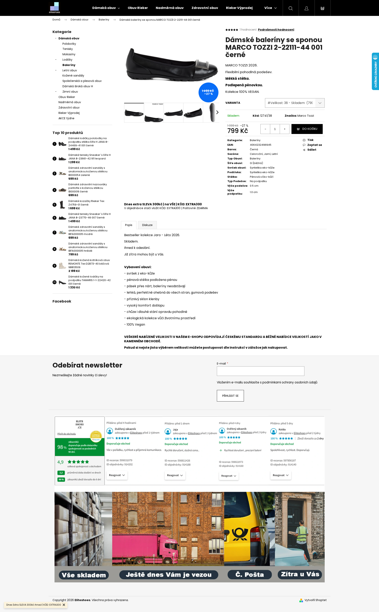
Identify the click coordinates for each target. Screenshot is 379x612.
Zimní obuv (70, 92)
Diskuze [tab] (147, 225)
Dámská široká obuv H (77, 86)
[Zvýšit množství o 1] (284, 129)
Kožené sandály (73, 76)
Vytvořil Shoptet (316, 600)
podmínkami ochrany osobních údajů (289, 382)
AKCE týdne (66, 118)
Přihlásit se (230, 396)
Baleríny (68, 65)
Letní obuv (69, 70)
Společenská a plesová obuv (82, 81)
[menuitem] (106, 8)
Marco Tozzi (305, 116)
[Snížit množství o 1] (265, 129)
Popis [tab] (128, 225)
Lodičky (67, 60)
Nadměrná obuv (69, 102)
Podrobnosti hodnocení (276, 30)
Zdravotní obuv (69, 108)
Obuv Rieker (66, 97)
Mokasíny (68, 54)
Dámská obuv (68, 38)
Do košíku (309, 129)
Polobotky (69, 44)
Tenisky (67, 49)
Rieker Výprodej (69, 113)
